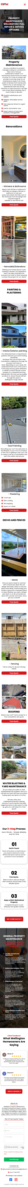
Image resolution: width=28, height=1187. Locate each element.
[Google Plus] (16, 1179)
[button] (25, 5)
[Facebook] (10, 1179)
